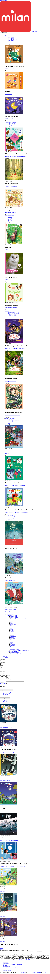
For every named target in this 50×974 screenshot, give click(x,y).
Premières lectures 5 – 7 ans (13, 312)
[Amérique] (15, 678)
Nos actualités (5, 962)
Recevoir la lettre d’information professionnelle (12, 964)
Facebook (2, 946)
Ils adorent (10, 632)
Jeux (9, 423)
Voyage (12, 631)
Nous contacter (6, 963)
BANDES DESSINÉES (10, 515)
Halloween (12, 619)
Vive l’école (10, 646)
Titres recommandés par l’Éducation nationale (19, 650)
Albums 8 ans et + (11, 125)
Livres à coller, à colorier (13, 421)
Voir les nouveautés (12, 613)
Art (11, 628)
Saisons (12, 625)
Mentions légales (22, 972)
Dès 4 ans (10, 219)
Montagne (12, 644)
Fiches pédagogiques (14, 649)
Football (12, 640)
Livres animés (11, 40)
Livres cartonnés (11, 41)
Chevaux (12, 635)
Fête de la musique (14, 617)
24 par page (5, 701)
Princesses (12, 645)
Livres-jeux (10, 419)
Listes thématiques (9, 614)
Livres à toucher (11, 37)
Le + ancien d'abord (7, 693)
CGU (28, 972)
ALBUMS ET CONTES (10, 122)
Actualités (5, 654)
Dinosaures (12, 638)
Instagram (2, 949)
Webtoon (10, 519)
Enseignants (5, 657)
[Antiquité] (15, 680)
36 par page (5, 702)
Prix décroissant (6, 695)
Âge (1, 663)
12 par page (5, 700)
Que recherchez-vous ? (4, 660)
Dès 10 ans (10, 221)
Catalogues (5, 656)
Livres (4, 34)
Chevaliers (12, 633)
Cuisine (12, 637)
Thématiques (2, 681)
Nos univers (5, 965)
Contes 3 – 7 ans (11, 124)
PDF (3, 672)
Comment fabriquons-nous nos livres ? (10, 967)
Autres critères (3, 671)
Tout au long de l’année (13, 615)
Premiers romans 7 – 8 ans (13, 313)
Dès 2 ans (10, 218)
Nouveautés (7, 611)
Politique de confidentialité (24, 959)
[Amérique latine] (15, 679)
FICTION (7, 311)
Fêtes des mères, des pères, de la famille (18, 618)
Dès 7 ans (10, 220)
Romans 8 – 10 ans (12, 314)
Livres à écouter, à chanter (13, 39)
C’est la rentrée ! (13, 647)
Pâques (11, 623)
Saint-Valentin (13, 624)
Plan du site (44, 972)
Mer (11, 643)
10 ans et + (10, 217)
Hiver (11, 621)
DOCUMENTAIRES (9, 215)
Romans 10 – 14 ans (12, 315)
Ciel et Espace (13, 636)
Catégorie (2, 676)
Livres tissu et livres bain (13, 43)
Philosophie (12, 630)
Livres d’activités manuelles (13, 420)
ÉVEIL (6, 36)
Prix (1, 667)
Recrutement (5, 969)
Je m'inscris (39, 951)
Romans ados (10, 316)
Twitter (1, 948)
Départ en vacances (14, 616)
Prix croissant (5, 694)
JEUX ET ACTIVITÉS (10, 418)
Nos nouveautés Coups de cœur (17, 653)
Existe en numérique (6, 675)
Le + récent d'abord (7, 692)
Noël (11, 622)
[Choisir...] (15, 677)
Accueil (1, 683)
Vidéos (3, 673)
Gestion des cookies (7, 970)
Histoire (12, 629)
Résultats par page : (5, 698)
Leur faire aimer (11, 626)
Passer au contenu (3, 0)
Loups (11, 642)
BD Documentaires (12, 516)
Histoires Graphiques (12, 518)
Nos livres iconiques (14, 652)
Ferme (11, 639)
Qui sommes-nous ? (7, 966)
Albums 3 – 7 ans (11, 123)
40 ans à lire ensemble (12, 651)
